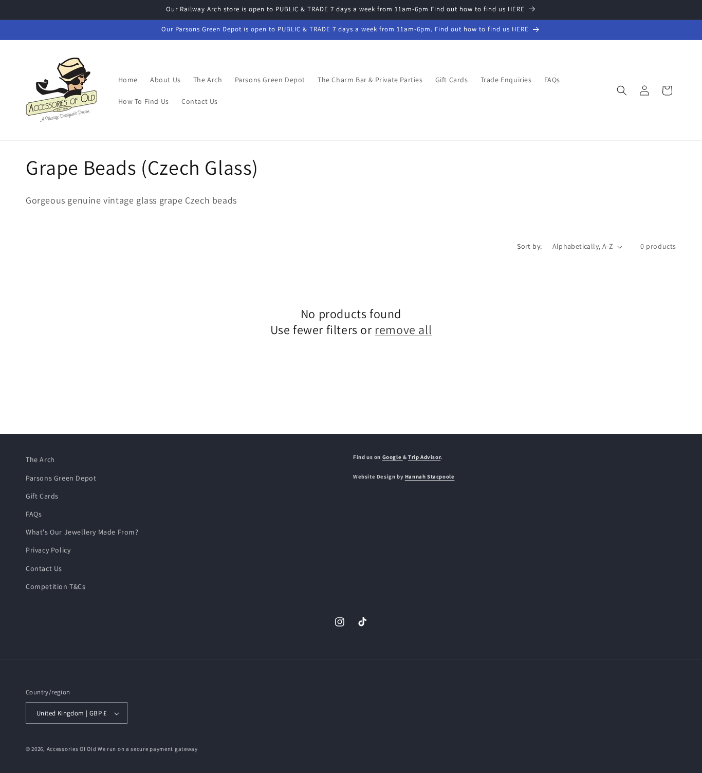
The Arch (40, 459)
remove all (403, 330)
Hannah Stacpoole (430, 476)
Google (392, 457)
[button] (622, 90)
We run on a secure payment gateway (148, 749)
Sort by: (529, 246)
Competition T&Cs (56, 586)
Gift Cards (42, 495)
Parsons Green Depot (61, 477)
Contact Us (44, 568)
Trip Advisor (424, 457)
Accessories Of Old (72, 749)
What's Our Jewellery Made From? (82, 531)
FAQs (34, 513)
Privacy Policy (48, 550)
